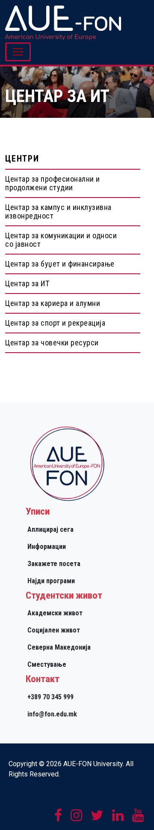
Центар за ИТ (27, 283)
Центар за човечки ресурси (52, 342)
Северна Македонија (59, 647)
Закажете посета (53, 564)
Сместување (46, 664)
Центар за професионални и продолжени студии (52, 183)
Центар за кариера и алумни (52, 303)
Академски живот (55, 613)
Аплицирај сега (50, 529)
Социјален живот (53, 630)
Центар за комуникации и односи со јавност (61, 240)
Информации (46, 546)
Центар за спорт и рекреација (55, 322)
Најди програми (51, 581)
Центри (22, 158)
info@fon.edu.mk (52, 714)
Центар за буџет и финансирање (60, 263)
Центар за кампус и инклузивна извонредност (58, 211)
